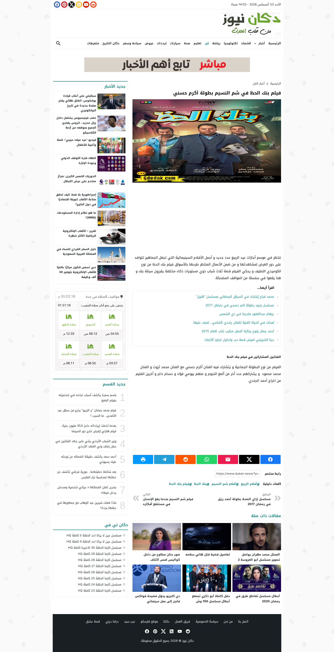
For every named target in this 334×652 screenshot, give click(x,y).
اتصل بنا (243, 621)
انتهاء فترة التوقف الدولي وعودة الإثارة (78, 161)
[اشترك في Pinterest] (63, 4)
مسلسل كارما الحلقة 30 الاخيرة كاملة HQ (94, 547)
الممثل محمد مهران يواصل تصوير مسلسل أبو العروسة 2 (259, 557)
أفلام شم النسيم (224, 484)
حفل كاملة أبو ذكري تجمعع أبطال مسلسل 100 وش (211, 598)
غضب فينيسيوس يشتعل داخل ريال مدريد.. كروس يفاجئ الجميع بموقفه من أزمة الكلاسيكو (76, 125)
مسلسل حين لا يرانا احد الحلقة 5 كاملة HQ (94, 535)
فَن (207, 43)
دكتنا (166, 621)
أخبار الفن (259, 83)
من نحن (228, 621)
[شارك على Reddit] (185, 459)
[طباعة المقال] (143, 459)
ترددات (162, 43)
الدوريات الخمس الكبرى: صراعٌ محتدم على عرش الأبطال (77, 179)
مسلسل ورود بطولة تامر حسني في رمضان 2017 (239, 305)
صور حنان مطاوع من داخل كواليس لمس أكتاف (162, 557)
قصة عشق (93, 621)
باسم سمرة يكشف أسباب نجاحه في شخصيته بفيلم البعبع (87, 397)
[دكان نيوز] (167, 23)
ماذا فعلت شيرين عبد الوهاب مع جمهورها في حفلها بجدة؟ (86, 505)
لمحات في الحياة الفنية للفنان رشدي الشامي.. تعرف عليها (233, 323)
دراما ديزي (112, 621)
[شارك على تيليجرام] (164, 459)
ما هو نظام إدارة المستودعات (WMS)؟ (76, 215)
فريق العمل (182, 621)
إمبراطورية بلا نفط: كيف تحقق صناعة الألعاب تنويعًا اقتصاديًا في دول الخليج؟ (76, 199)
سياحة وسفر (132, 43)
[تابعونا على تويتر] (71, 4)
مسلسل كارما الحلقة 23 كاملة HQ (99, 590)
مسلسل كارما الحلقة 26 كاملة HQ (99, 572)
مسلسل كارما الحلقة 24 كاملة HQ (99, 584)
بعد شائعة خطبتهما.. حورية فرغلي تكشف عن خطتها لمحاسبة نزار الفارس (86, 474)
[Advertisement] (206, 219)
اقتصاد (246, 43)
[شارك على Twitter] (249, 459)
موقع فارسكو (149, 621)
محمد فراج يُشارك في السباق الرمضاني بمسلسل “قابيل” (235, 297)
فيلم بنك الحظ (179, 484)
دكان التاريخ (111, 43)
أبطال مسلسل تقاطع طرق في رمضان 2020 (258, 598)
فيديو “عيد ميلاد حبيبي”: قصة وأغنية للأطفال (76, 142)
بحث (58, 43)
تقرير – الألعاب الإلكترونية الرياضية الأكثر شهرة (79, 233)
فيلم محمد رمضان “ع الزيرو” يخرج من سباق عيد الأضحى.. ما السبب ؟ (86, 412)
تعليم (197, 43)
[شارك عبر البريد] (228, 459)
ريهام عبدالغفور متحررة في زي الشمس (246, 314)
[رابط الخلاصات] (78, 4)
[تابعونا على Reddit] (93, 4)
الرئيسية (274, 43)
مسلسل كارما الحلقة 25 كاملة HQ (99, 578)
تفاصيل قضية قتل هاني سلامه (207, 554)
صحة (187, 43)
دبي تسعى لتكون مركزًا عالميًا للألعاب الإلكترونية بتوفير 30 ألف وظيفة (76, 272)
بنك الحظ (200, 484)
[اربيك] (167, 71)
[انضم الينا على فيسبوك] (56, 4)
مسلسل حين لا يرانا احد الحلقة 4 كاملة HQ (94, 541)
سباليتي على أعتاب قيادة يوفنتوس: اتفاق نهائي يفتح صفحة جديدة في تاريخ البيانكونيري (77, 103)
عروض (149, 43)
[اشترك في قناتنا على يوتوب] (85, 4)
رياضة (216, 43)
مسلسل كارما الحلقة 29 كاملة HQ (99, 554)
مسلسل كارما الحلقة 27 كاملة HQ (99, 566)
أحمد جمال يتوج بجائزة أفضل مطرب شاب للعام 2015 (238, 331)
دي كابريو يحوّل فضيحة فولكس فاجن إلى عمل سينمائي (157, 598)
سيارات (175, 43)
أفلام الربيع (249, 484)
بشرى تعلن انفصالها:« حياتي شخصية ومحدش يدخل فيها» (86, 489)
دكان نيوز (188, 641)
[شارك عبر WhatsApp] (207, 459)
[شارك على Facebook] (270, 459)
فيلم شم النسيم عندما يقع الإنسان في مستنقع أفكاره (168, 499)
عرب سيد (129, 621)
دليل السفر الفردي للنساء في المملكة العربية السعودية (76, 252)
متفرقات (93, 43)
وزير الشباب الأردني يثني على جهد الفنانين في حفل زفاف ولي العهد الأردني (85, 443)
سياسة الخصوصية (207, 621)
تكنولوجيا (231, 43)
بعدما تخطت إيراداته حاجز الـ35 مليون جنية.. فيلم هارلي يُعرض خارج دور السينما (88, 428)
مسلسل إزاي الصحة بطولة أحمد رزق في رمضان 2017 (244, 499)
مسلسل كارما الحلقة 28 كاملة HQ (99, 560)
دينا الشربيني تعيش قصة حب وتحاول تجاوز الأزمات (239, 340)
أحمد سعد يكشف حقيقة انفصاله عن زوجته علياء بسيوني (88, 459)
